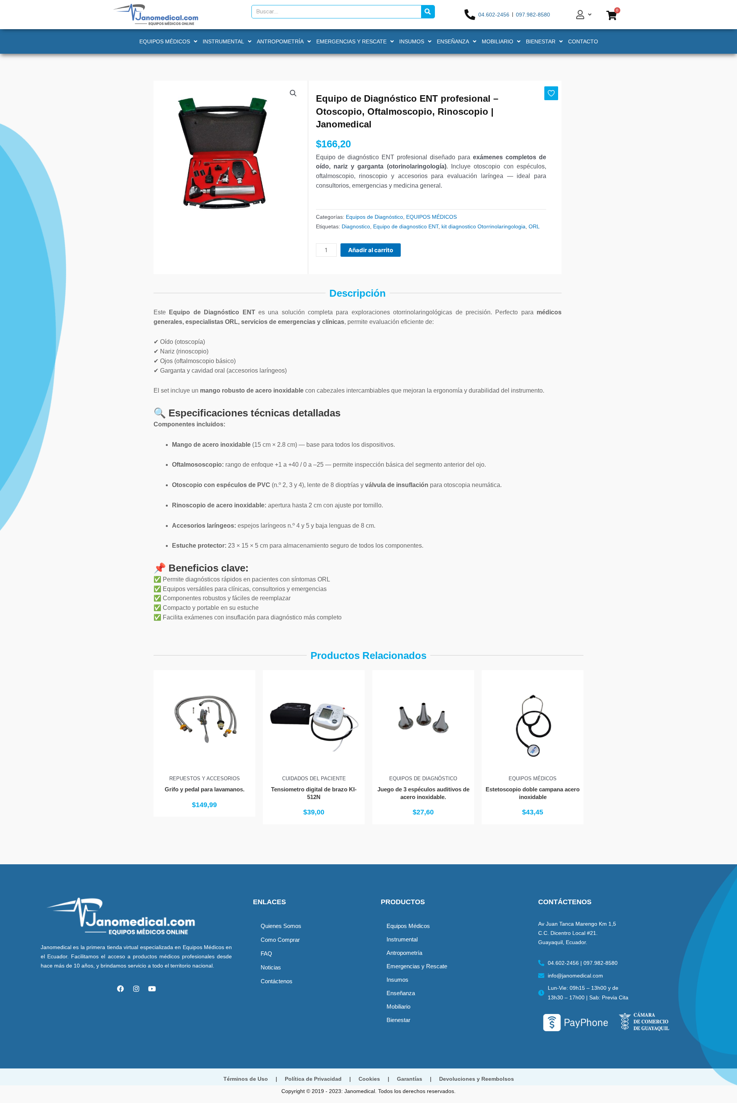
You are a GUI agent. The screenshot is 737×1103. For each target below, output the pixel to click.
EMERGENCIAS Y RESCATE (351, 41)
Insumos (397, 979)
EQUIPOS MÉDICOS (164, 41)
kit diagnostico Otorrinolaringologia (483, 226)
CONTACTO (583, 41)
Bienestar (398, 1020)
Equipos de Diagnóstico (374, 217)
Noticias (271, 967)
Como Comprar (280, 939)
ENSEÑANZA (453, 41)
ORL (534, 226)
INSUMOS (411, 41)
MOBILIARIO (497, 41)
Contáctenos (276, 981)
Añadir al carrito (370, 250)
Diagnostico (356, 226)
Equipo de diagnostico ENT (405, 226)
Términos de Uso (245, 1079)
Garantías (409, 1079)
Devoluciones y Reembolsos (476, 1079)
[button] (293, 93)
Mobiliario (398, 1006)
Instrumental (402, 939)
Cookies (369, 1079)
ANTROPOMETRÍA (280, 41)
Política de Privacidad (313, 1079)
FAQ (266, 953)
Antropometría (404, 952)
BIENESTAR (540, 41)
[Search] (428, 11)
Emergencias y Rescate (417, 966)
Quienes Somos (281, 926)
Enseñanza (401, 993)
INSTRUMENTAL (223, 41)
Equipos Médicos (408, 926)
